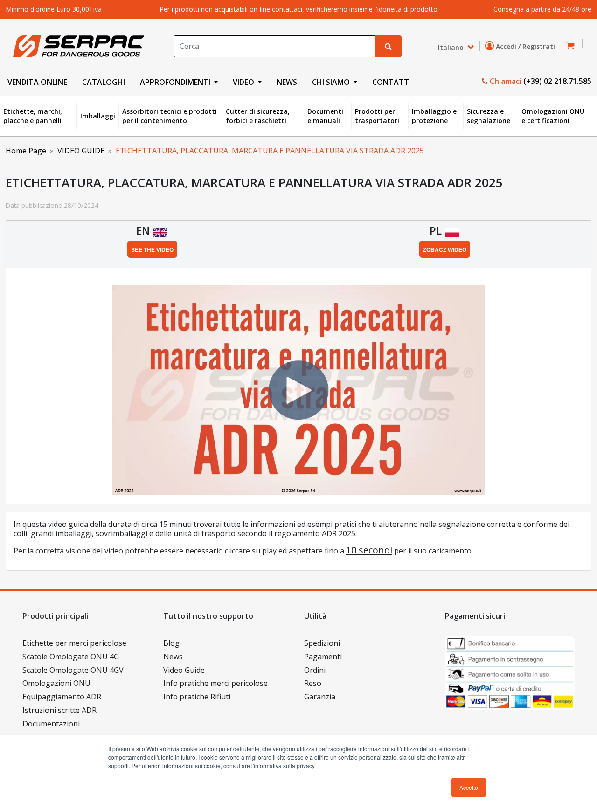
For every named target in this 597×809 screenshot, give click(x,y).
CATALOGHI (103, 82)
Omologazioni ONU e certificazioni (552, 116)
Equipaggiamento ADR (61, 696)
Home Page (26, 150)
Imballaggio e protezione (434, 116)
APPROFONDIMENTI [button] (176, 82)
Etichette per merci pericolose (74, 643)
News (173, 656)
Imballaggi (97, 115)
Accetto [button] (468, 787)
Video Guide (184, 670)
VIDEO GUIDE (80, 150)
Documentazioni (51, 724)
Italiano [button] (451, 46)
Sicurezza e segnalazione (488, 116)
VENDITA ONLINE (37, 82)
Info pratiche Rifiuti (196, 696)
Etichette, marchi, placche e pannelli (32, 116)
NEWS (287, 82)
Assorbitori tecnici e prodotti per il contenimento (169, 116)
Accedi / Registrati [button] (526, 46)
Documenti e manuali (325, 116)
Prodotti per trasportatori (377, 116)
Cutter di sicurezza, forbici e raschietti (258, 116)
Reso (312, 683)
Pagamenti (323, 656)
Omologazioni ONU (56, 683)
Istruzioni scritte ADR (59, 710)
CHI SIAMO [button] (332, 82)
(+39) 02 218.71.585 (557, 81)
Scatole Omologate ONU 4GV (73, 670)
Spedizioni (322, 643)
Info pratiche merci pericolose (215, 683)
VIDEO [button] (244, 82)
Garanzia (319, 696)
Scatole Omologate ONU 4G (70, 656)
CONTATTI (391, 82)
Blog (171, 643)
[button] (573, 46)
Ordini (315, 670)
